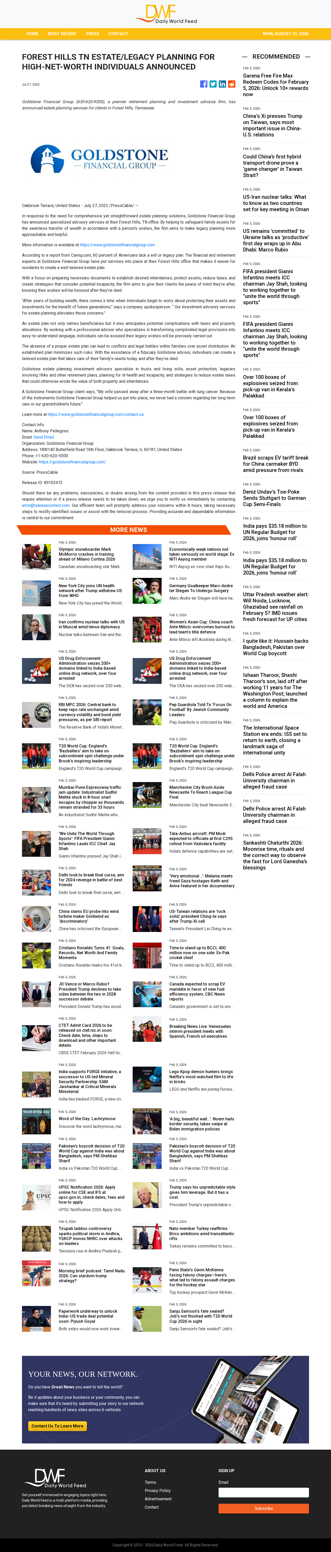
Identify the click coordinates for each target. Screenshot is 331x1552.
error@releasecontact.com (46, 505)
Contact (152, 1507)
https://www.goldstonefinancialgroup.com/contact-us (96, 414)
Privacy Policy (158, 1490)
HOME (33, 33)
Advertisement (158, 1498)
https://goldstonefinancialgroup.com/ (72, 462)
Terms (150, 1482)
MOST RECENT (62, 33)
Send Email (44, 437)
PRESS (92, 33)
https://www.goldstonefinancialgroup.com (117, 244)
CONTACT (118, 33)
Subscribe (264, 1508)
